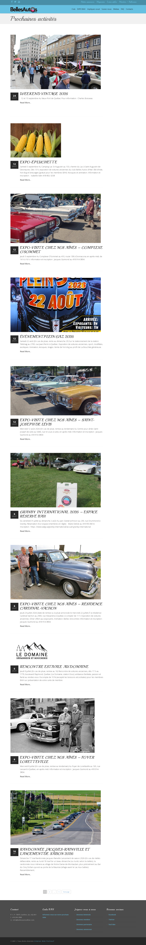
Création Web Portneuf (44, 941)
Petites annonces (87, 2)
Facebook (112, 915)
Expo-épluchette (38, 162)
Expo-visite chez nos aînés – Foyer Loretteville (57, 759)
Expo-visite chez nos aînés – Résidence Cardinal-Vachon (61, 606)
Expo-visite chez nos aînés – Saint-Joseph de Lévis (57, 422)
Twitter (111, 920)
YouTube (112, 924)
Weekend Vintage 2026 (44, 93)
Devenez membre (83, 920)
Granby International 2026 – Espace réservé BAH (59, 514)
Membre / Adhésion (127, 2)
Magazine (100, 2)
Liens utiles (112, 2)
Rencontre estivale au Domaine (54, 666)
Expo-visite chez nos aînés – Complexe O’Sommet (61, 249)
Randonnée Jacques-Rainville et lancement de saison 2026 (54, 851)
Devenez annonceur (84, 929)
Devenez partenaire (84, 924)
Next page (66, 892)
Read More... (25, 102)
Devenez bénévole (84, 915)
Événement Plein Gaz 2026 (47, 336)
